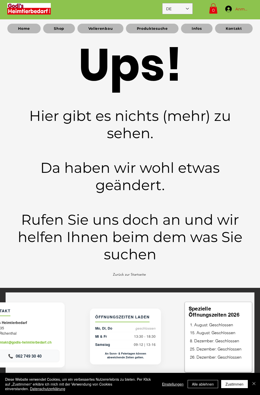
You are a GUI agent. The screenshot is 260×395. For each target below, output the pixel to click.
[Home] (29, 9)
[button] (213, 8)
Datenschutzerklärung (47, 388)
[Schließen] (254, 384)
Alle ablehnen (203, 384)
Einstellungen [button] (173, 384)
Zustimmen (234, 384)
